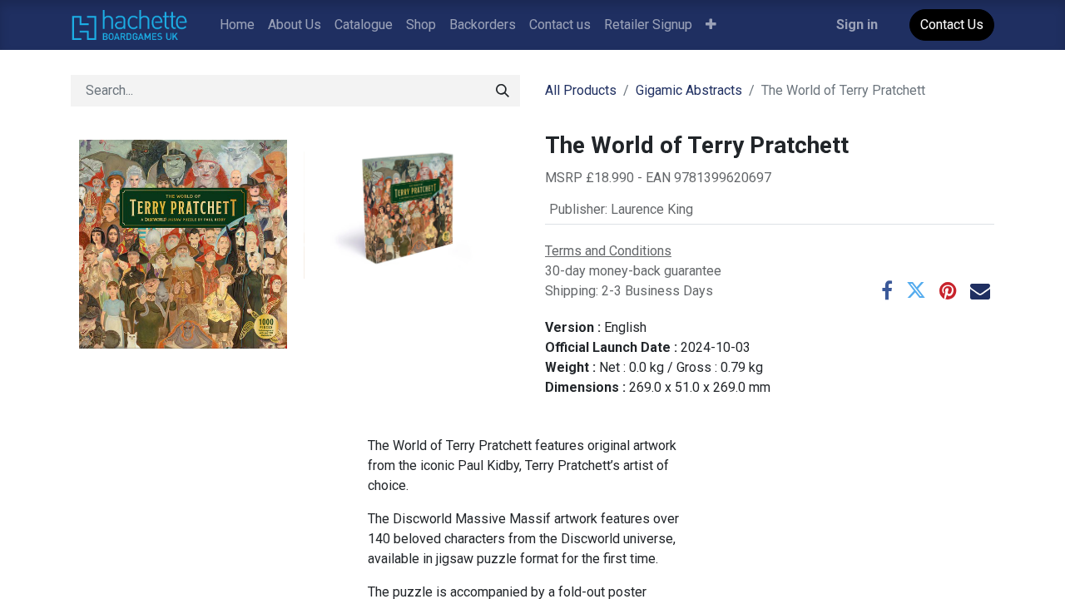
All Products (581, 90)
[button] (711, 25)
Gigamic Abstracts (689, 90)
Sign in (857, 24)
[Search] (502, 90)
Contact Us (951, 24)
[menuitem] (237, 25)
